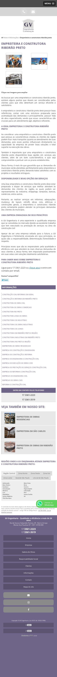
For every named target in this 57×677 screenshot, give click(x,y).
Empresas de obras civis (12, 380)
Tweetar (5, 280)
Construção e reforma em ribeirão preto (19, 299)
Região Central (9, 473)
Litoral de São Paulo (41, 478)
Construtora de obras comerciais (17, 307)
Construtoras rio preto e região (16, 342)
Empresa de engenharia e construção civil (20, 359)
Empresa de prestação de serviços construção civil (24, 367)
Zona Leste (7, 478)
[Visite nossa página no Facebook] (28, 610)
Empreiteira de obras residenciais (16, 346)
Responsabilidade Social (28, 559)
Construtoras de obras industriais (17, 324)
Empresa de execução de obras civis (17, 363)
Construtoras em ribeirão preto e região (20, 333)
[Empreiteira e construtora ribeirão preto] (14, 60)
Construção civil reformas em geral (18, 294)
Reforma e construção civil (14, 384)
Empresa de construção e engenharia (18, 350)
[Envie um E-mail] (33, 11)
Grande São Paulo (23, 478)
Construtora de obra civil (13, 303)
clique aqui (34, 267)
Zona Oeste (35, 473)
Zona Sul (46, 473)
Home (28, 538)
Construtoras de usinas (12, 329)
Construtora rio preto (12, 311)
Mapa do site (28, 587)
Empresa (28, 545)
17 (28, 529)
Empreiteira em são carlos (31, 431)
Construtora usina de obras (14, 316)
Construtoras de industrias (14, 320)
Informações (9, 287)
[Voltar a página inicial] (28, 24)
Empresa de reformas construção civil (19, 372)
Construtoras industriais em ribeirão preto (21, 337)
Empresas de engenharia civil (14, 376)
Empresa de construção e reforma (17, 354)
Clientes (28, 566)
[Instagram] (28, 602)
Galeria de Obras (28, 552)
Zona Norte (22, 473)
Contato (28, 580)
